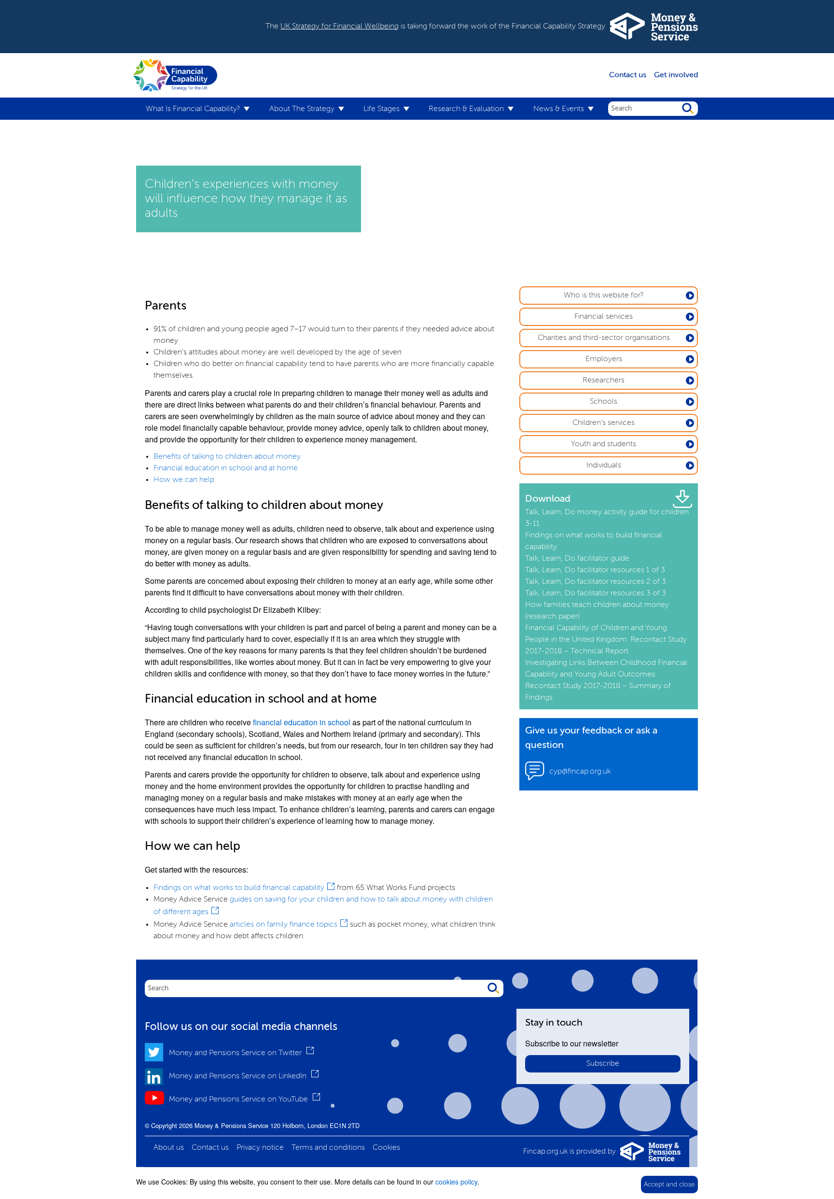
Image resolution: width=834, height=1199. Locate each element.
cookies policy (456, 1181)
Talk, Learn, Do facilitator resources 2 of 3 (595, 582)
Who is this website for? (603, 295)
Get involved (676, 75)
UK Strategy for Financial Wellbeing (339, 26)
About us (168, 1148)
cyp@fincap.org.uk (580, 772)
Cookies (386, 1148)
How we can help (183, 480)
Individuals (603, 465)
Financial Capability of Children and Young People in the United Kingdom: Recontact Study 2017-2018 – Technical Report (606, 639)
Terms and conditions (328, 1148)
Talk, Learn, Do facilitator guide (577, 559)
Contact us (627, 75)
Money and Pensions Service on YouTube (239, 1099)
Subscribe (602, 1064)
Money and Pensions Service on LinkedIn (238, 1076)
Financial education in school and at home (225, 468)
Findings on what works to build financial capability (238, 888)
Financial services (603, 317)
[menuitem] (197, 109)
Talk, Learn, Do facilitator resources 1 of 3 (595, 570)
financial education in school (301, 722)
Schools (603, 402)
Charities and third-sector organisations (604, 338)
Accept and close (669, 1184)
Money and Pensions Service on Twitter (236, 1053)
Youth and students (603, 444)
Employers (603, 359)
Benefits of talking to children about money (227, 457)
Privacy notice (260, 1148)
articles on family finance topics (283, 925)
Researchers (604, 380)
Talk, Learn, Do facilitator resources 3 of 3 (595, 593)
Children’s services (603, 423)
